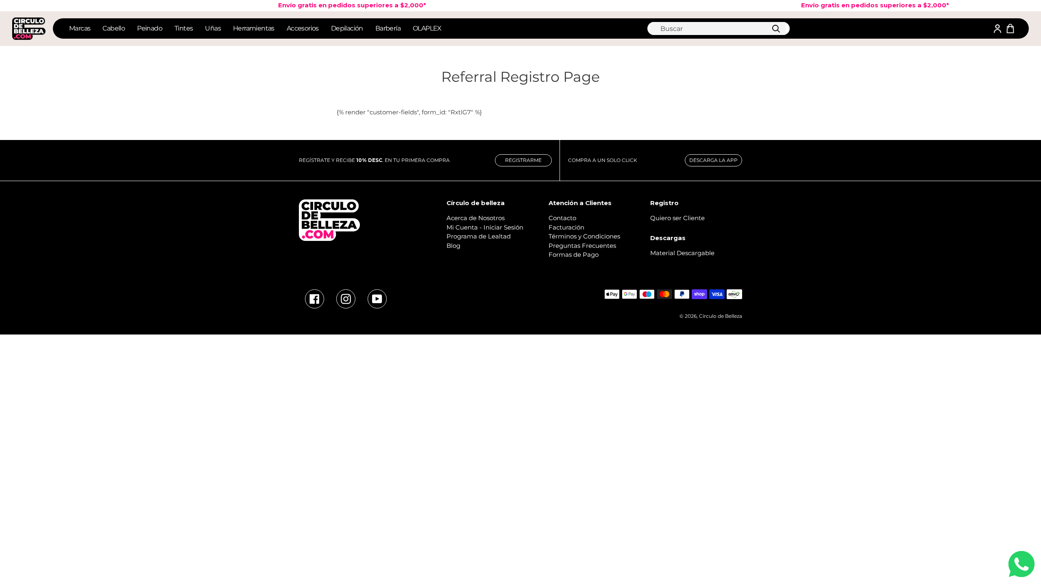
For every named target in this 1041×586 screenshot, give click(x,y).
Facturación (566, 227)
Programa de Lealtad (478, 236)
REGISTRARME (523, 160)
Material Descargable (682, 253)
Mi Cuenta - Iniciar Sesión (484, 227)
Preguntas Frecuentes (582, 245)
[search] (718, 28)
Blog (453, 245)
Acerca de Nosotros (475, 218)
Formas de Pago (574, 254)
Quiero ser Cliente (677, 218)
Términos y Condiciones (584, 236)
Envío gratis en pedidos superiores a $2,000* (343, 5)
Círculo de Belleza (720, 316)
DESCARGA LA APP (713, 160)
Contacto (562, 218)
